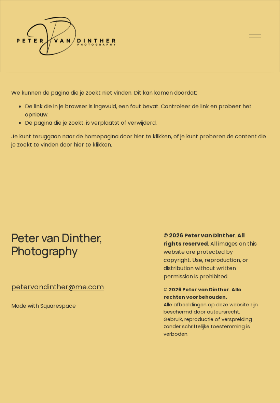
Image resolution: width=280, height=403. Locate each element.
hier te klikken (152, 136)
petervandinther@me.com (57, 287)
